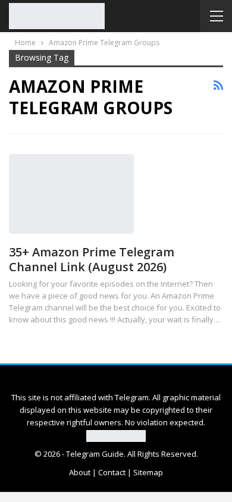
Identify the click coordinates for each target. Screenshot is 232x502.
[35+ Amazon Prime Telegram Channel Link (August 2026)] (71, 194)
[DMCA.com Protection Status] (116, 434)
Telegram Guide (95, 453)
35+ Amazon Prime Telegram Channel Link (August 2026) (91, 259)
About (79, 472)
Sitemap (148, 472)
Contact (112, 472)
